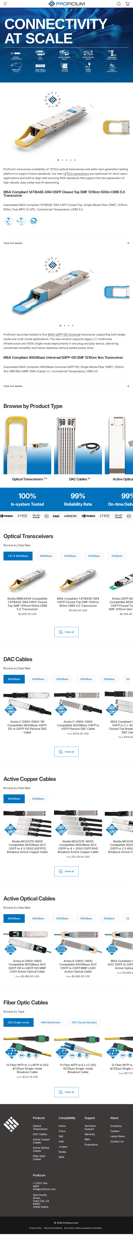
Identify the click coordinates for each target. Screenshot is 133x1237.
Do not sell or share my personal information (83, 1228)
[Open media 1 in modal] (91, 106)
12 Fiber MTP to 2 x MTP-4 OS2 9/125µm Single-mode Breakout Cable (27, 1068)
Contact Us (117, 1141)
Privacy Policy (35, 1228)
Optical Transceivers (40, 1127)
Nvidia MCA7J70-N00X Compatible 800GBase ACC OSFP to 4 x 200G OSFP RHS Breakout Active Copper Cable (78, 847)
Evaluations (91, 1144)
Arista (62, 1125)
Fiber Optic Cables (39, 1158)
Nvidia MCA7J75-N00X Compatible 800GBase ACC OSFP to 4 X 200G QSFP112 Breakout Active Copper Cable (27, 847)
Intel (61, 1141)
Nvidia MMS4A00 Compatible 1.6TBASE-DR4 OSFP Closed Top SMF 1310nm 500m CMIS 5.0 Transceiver (27, 604)
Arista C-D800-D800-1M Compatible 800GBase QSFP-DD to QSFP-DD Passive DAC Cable (27, 727)
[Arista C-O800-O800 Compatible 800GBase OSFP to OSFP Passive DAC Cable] (78, 703)
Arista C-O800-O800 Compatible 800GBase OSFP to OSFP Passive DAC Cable (78, 725)
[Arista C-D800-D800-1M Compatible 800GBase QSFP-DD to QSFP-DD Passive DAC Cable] (27, 703)
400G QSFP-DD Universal (64, 334)
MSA (61, 1157)
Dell (61, 1136)
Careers (114, 1131)
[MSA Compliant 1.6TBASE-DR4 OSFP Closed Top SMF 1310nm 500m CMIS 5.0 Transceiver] (78, 580)
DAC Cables (40, 1134)
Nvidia (62, 1151)
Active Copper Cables (41, 1141)
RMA (87, 1139)
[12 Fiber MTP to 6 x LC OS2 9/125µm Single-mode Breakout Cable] (78, 1046)
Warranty (90, 1134)
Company (116, 1125)
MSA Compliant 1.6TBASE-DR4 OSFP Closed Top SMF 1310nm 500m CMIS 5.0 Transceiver (78, 602)
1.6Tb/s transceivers (76, 173)
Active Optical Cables (41, 1149)
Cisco (62, 1131)
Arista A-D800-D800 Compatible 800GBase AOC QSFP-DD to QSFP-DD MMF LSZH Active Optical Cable (27, 966)
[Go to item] (58, 160)
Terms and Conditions (53, 1228)
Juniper (63, 1146)
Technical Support (90, 1127)
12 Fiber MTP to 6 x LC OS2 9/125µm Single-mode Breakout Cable (78, 1068)
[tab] (18, 556)
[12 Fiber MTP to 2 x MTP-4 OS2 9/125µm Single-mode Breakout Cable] (27, 1046)
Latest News (117, 1136)
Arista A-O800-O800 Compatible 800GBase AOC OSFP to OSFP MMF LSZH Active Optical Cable (78, 966)
